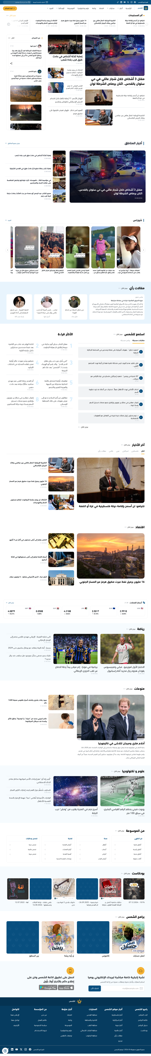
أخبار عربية (118, 1025)
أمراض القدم (102, 859)
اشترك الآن (95, 988)
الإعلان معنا (15, 1015)
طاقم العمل (42, 1020)
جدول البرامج (142, 1025)
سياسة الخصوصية (40, 1025)
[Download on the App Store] (66, 987)
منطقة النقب (92, 1025)
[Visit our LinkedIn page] (121, 2)
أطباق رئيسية (137, 849)
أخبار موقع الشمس (113, 1009)
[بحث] (29, 2)
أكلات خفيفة (137, 859)
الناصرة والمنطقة (91, 1020)
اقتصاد (101, 8)
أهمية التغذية (67, 854)
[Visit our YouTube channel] (125, 2)
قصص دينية (32, 845)
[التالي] (7, 250)
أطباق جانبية (137, 845)
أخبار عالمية (118, 1030)
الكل (12, 38)
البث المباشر (9, 8)
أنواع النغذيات (67, 849)
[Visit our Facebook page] (135, 2)
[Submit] (8, 24)
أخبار (121, 8)
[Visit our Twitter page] (128, 2)
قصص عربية (32, 854)
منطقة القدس (92, 1015)
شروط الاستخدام (41, 1030)
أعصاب (104, 849)
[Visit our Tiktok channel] (118, 2)
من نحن (44, 1015)
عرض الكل (13, 15)
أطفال (104, 845)
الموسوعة (71, 8)
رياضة (94, 8)
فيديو (120, 1041)
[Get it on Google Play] (48, 987)
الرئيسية (128, 8)
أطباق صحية (137, 854)
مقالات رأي (118, 1035)
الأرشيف (16, 1025)
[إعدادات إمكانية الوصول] (5, 1051)
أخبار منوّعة (67, 1009)
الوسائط (61, 8)
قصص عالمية (32, 849)
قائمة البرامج (142, 1020)
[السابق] (143, 250)
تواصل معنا (15, 1020)
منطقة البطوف (91, 1035)
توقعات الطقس (66, 1035)
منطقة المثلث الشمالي (88, 1030)
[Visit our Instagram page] (131, 2)
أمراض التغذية (67, 845)
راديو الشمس (141, 1009)
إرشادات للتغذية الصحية (64, 859)
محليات (111, 8)
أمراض (104, 854)
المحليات (93, 1009)
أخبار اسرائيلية (117, 1020)
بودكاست (144, 1030)
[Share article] (11, 63)
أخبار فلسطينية (117, 1015)
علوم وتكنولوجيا (83, 8)
